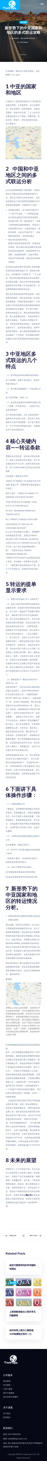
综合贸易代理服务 (10, 1397)
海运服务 (7, 1381)
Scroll (23, 54)
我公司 (29, 1195)
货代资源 (24, 22)
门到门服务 (8, 1389)
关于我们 (7, 1413)
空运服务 (7, 1385)
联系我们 (7, 1417)
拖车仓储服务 (8, 1393)
